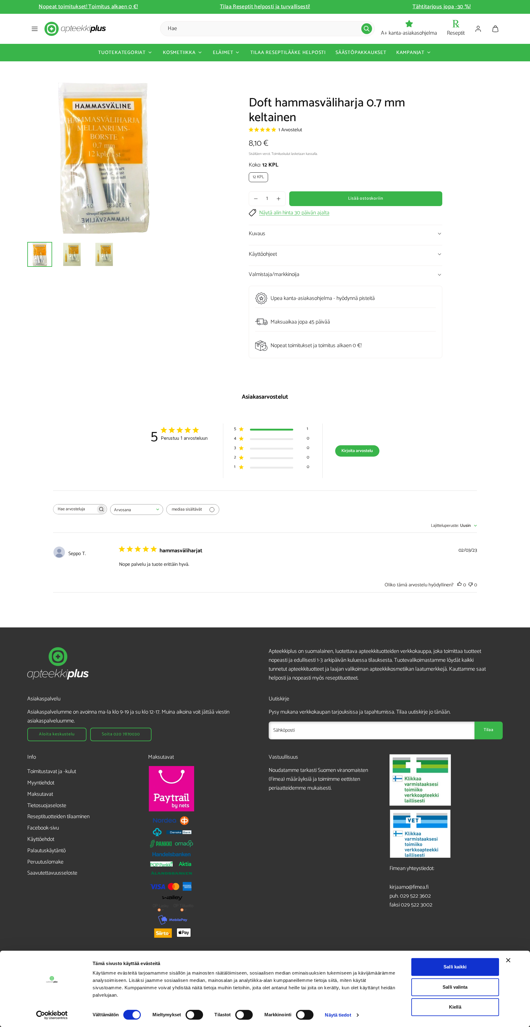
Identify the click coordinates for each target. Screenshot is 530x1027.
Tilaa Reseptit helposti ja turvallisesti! (265, 6)
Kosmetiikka (179, 52)
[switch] (194, 1015)
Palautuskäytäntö (46, 850)
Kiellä (455, 1007)
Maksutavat (40, 794)
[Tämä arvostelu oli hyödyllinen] (459, 585)
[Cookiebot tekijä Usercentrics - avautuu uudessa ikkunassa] (52, 1015)
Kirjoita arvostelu (357, 450)
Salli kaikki (455, 966)
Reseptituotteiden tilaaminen (58, 816)
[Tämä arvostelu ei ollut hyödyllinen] (470, 585)
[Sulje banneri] (508, 960)
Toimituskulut (280, 154)
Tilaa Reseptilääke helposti (288, 52)
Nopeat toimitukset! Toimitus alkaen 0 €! (88, 6)
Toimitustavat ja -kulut (51, 771)
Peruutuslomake (45, 862)
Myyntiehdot (40, 782)
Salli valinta (455, 987)
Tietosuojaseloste (46, 805)
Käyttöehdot (40, 839)
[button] (34, 28)
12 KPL (258, 177)
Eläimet (223, 52)
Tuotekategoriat (122, 52)
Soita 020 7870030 (121, 734)
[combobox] (136, 509)
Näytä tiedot (338, 1014)
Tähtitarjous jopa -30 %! (442, 6)
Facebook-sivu (43, 828)
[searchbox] (74, 509)
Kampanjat (410, 52)
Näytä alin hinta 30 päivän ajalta (294, 213)
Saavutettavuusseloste (52, 873)
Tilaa (489, 730)
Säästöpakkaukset (361, 52)
